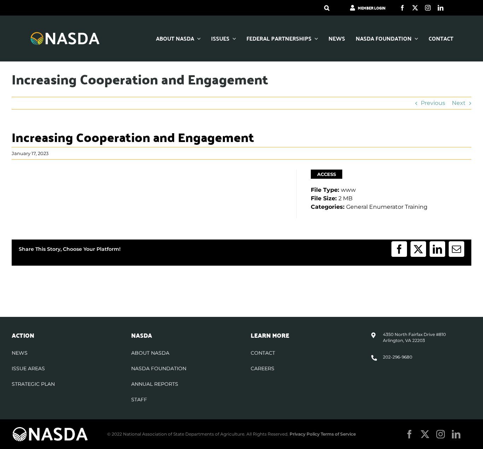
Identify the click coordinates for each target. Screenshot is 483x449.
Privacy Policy (305, 434)
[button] (327, 8)
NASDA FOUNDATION (158, 368)
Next (459, 103)
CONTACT (263, 353)
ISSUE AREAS (28, 368)
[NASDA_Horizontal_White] (50, 429)
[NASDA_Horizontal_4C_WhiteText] (65, 34)
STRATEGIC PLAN (33, 384)
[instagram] (428, 8)
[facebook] (402, 8)
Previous (433, 103)
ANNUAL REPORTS (154, 384)
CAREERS (262, 368)
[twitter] (415, 8)
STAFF (139, 399)
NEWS (20, 353)
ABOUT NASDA (150, 353)
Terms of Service (338, 434)
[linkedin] (440, 8)
